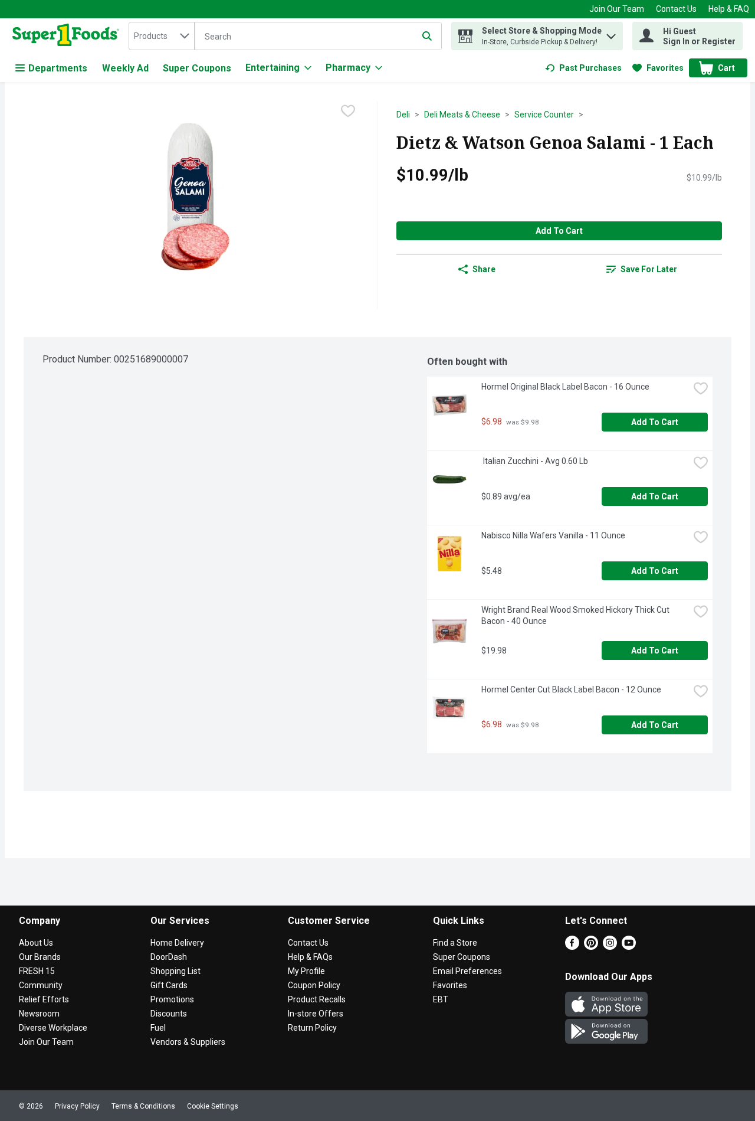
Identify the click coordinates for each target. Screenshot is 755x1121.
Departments (57, 68)
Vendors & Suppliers (187, 1042)
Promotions (172, 999)
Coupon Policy (314, 985)
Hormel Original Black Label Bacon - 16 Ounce (565, 386)
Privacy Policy (77, 1106)
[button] (611, 33)
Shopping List (175, 971)
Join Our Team (616, 9)
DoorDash (168, 957)
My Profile (306, 971)
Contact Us (676, 9)
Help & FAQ (728, 9)
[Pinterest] (591, 946)
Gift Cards (169, 985)
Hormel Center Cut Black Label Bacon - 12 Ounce (571, 689)
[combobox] (162, 36)
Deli (403, 114)
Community (41, 985)
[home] (68, 36)
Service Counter (544, 114)
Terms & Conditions (143, 1106)
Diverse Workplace (53, 1027)
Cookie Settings (212, 1106)
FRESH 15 (37, 971)
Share (483, 269)
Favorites (450, 985)
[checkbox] (348, 111)
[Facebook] (572, 946)
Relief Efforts (44, 999)
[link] (583, 68)
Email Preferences (467, 971)
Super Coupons (197, 68)
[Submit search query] (427, 36)
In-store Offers (315, 1013)
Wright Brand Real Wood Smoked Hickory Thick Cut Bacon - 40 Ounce (576, 615)
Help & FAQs (310, 957)
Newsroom (39, 1013)
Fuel (158, 1027)
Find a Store (455, 942)
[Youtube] (629, 946)
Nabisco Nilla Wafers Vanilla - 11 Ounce (553, 535)
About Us (36, 942)
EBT (440, 999)
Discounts (168, 1013)
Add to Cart (559, 231)
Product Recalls (317, 999)
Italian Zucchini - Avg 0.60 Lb (534, 461)
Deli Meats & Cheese (462, 114)
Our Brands (40, 957)
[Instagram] (610, 946)
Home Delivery (177, 942)
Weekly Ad (125, 68)
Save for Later (649, 269)
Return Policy (312, 1027)
